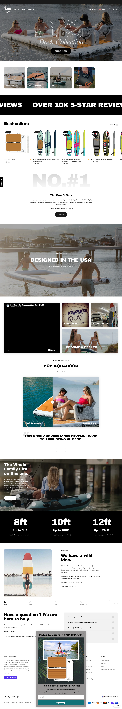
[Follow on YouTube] (13, 697)
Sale (23, 9)
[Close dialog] (83, 633)
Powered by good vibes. (25, 702)
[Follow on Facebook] (5, 697)
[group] (61, 32)
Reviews (103, 663)
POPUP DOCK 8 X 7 (10, 159)
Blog (102, 666)
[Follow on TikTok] (18, 697)
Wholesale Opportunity (108, 669)
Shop (15, 9)
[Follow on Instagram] (9, 697)
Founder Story (105, 660)
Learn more (10, 498)
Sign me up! (61, 702)
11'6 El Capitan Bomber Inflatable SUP (103, 159)
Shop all (61, 214)
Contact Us (92, 9)
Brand (30, 9)
